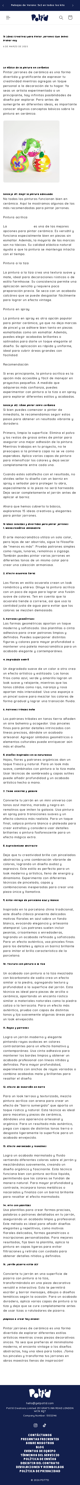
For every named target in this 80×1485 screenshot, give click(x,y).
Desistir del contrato (40, 1463)
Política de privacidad (40, 1471)
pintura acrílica (20, 226)
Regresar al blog (42, 1375)
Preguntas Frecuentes (40, 1439)
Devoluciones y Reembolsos (40, 1467)
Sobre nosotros (40, 1443)
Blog (40, 1447)
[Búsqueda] (61, 17)
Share (12, 58)
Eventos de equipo (40, 1451)
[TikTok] (44, 1425)
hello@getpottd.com (40, 1403)
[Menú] (8, 17)
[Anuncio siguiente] (73, 5)
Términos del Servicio (40, 1455)
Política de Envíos (40, 1459)
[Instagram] (35, 1425)
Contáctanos (40, 1435)
